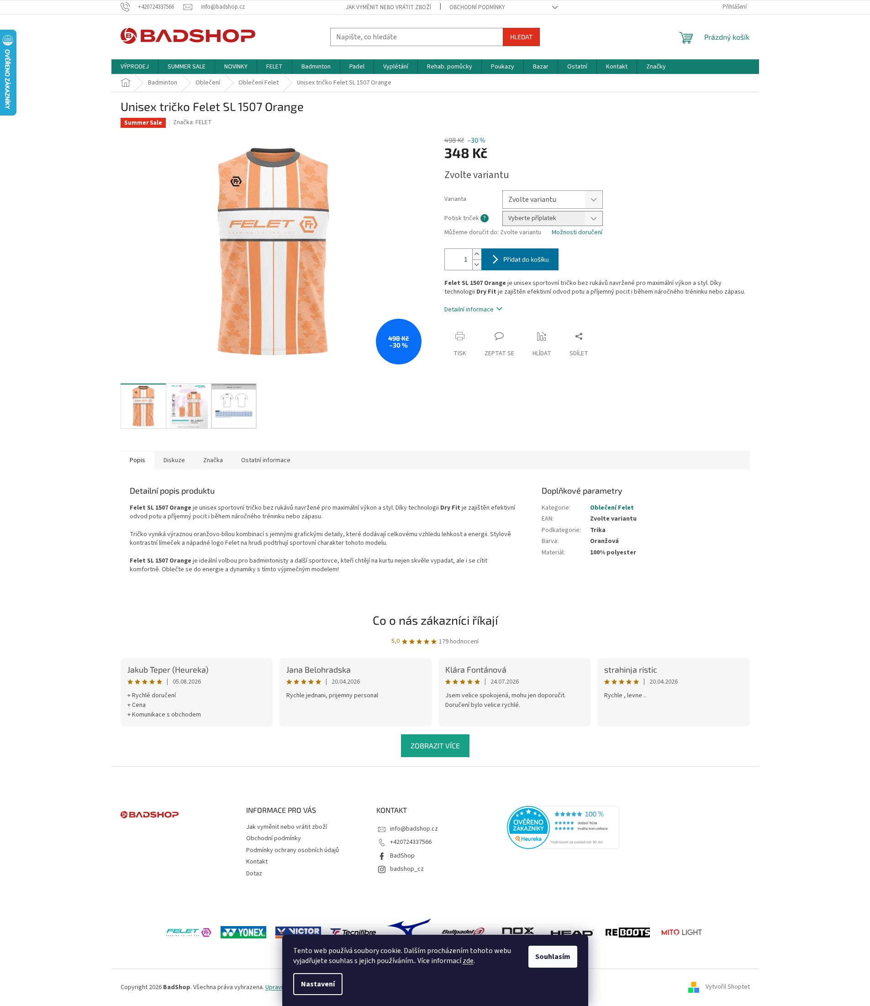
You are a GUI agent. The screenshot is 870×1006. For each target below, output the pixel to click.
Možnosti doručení (577, 232)
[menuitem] (134, 66)
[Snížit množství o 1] (476, 264)
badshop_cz (407, 869)
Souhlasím (552, 957)
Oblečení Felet (612, 507)
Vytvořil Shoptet (728, 987)
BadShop (402, 855)
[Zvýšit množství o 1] (476, 254)
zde (468, 961)
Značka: (192, 122)
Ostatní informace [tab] (265, 460)
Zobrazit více (435, 745)
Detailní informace (469, 309)
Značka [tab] (213, 460)
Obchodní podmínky (477, 7)
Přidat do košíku (526, 259)
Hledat (521, 37)
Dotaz (254, 873)
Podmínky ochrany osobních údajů (292, 850)
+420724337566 (411, 842)
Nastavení (318, 984)
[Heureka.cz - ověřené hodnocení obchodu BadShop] (563, 827)
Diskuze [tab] (174, 460)
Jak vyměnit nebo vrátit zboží (388, 7)
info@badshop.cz (414, 828)
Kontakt (257, 861)
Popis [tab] (137, 460)
